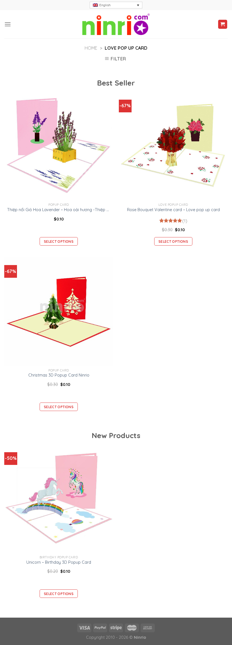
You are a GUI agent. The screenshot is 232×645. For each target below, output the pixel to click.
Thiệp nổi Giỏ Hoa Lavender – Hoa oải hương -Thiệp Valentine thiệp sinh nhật (58, 209)
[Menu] (7, 24)
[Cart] (222, 24)
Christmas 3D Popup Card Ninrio (58, 375)
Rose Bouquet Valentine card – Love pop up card (173, 209)
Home (91, 48)
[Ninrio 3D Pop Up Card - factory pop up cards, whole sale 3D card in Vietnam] (116, 24)
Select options (59, 241)
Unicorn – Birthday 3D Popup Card (58, 562)
